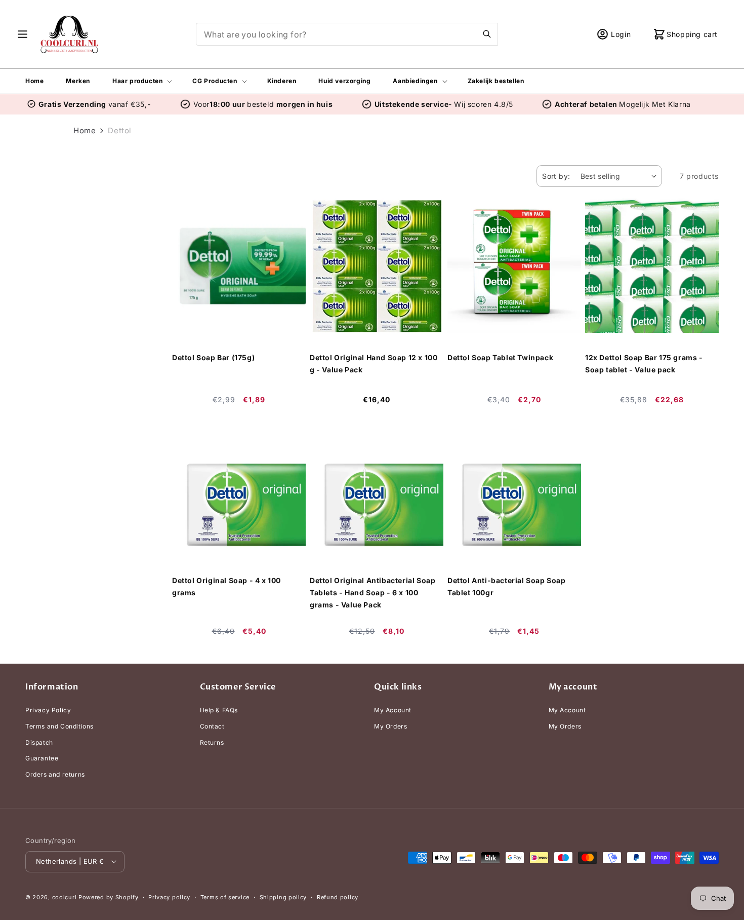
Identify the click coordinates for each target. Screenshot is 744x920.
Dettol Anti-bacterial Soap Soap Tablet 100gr (506, 586)
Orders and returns (55, 774)
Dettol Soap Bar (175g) (213, 357)
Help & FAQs (219, 710)
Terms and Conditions (59, 726)
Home (84, 130)
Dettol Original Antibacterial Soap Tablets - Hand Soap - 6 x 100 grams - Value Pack (372, 592)
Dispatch (39, 742)
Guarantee (41, 758)
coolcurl (64, 896)
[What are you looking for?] (487, 34)
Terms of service (225, 896)
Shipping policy (283, 896)
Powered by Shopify (108, 896)
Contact (212, 726)
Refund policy (337, 896)
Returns (212, 742)
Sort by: (556, 176)
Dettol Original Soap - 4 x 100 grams (226, 586)
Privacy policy (169, 896)
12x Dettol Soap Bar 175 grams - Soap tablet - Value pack (644, 363)
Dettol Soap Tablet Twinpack (500, 357)
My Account (392, 710)
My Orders (390, 726)
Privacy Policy (48, 710)
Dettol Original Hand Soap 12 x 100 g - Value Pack (373, 363)
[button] (22, 34)
